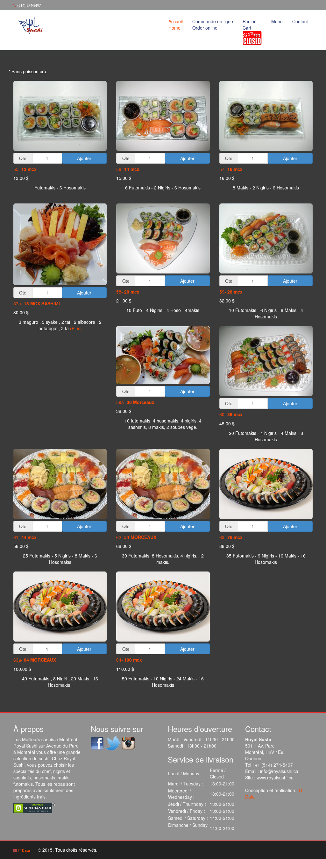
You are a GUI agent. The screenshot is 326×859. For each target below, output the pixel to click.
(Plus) (76, 328)
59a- (135, 402)
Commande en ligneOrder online (212, 24)
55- (25, 169)
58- (127, 291)
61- (25, 537)
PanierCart (249, 24)
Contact (300, 21)
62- (136, 537)
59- (231, 291)
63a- (34, 660)
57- (231, 169)
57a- (36, 303)
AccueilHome (175, 24)
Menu (277, 21)
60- (231, 414)
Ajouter (84, 158)
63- (231, 537)
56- (127, 169)
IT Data (24, 850)
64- (129, 660)
